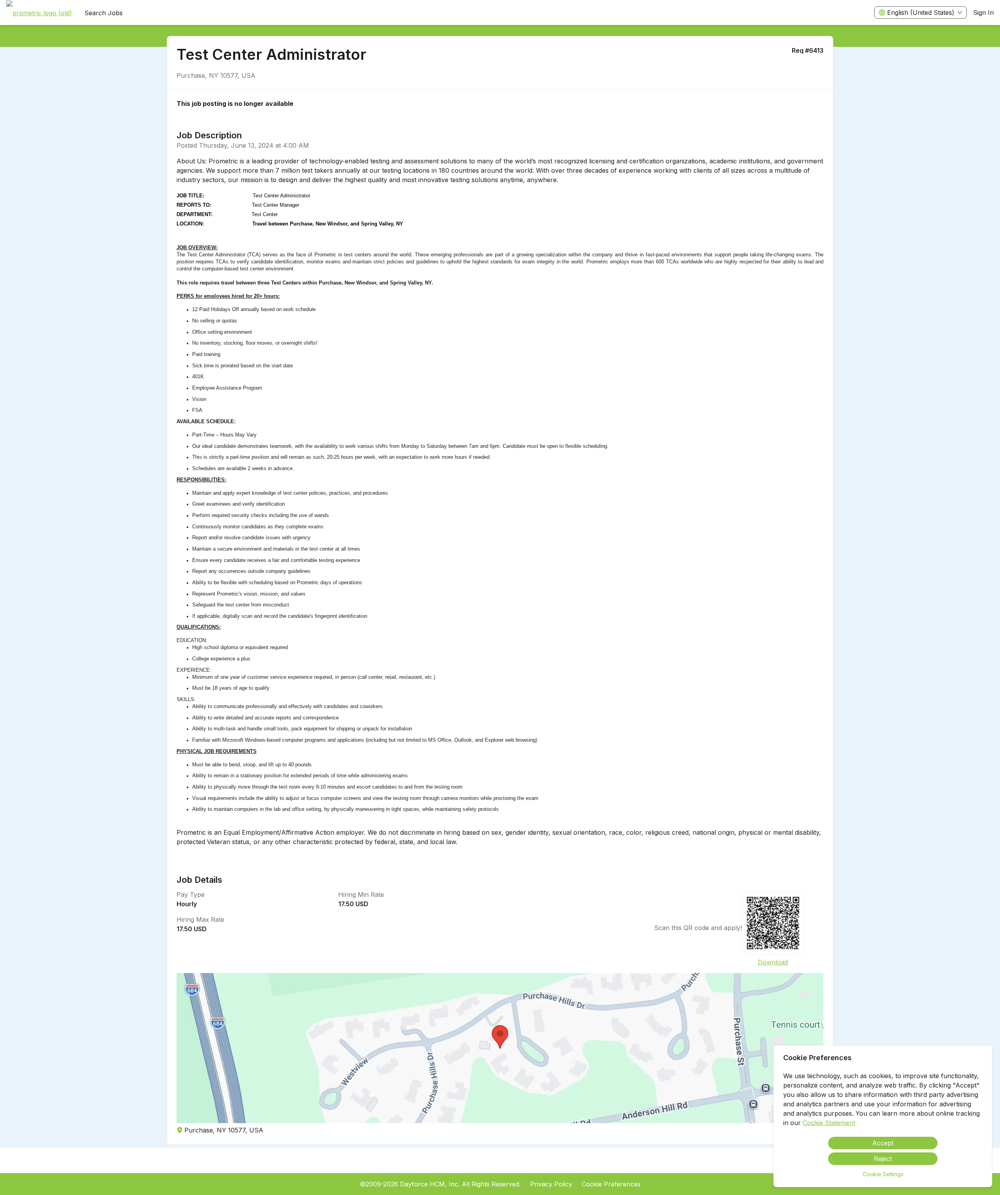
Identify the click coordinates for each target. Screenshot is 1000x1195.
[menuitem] (39, 12)
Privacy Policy (551, 1184)
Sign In (983, 12)
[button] (500, 1048)
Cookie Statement (829, 1123)
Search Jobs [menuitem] (103, 13)
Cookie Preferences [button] (611, 1184)
